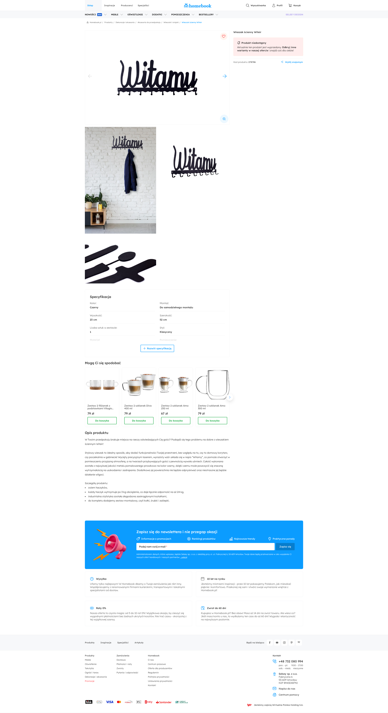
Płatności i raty (124, 664)
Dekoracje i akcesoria (96, 676)
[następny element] (229, 397)
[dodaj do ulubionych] (223, 36)
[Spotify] (299, 643)
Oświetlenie (91, 664)
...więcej (183, 557)
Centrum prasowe (157, 664)
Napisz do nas (287, 688)
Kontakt (152, 685)
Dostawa (121, 659)
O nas (151, 659)
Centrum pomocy (289, 694)
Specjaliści (143, 5)
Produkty (89, 642)
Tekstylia (89, 668)
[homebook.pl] (197, 5)
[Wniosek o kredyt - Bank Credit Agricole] (181, 702)
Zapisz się (285, 546)
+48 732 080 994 (291, 661)
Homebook (153, 655)
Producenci (127, 5)
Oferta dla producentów (160, 668)
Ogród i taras (92, 672)
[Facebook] (270, 643)
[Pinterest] (292, 643)
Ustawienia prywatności (160, 681)
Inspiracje (109, 5)
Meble (88, 659)
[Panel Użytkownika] (277, 5)
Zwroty (120, 668)
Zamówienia (123, 655)
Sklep (90, 5)
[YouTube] (277, 643)
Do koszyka (102, 420)
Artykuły (139, 642)
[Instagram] (284, 643)
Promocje (89, 681)
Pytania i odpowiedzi (127, 672)
